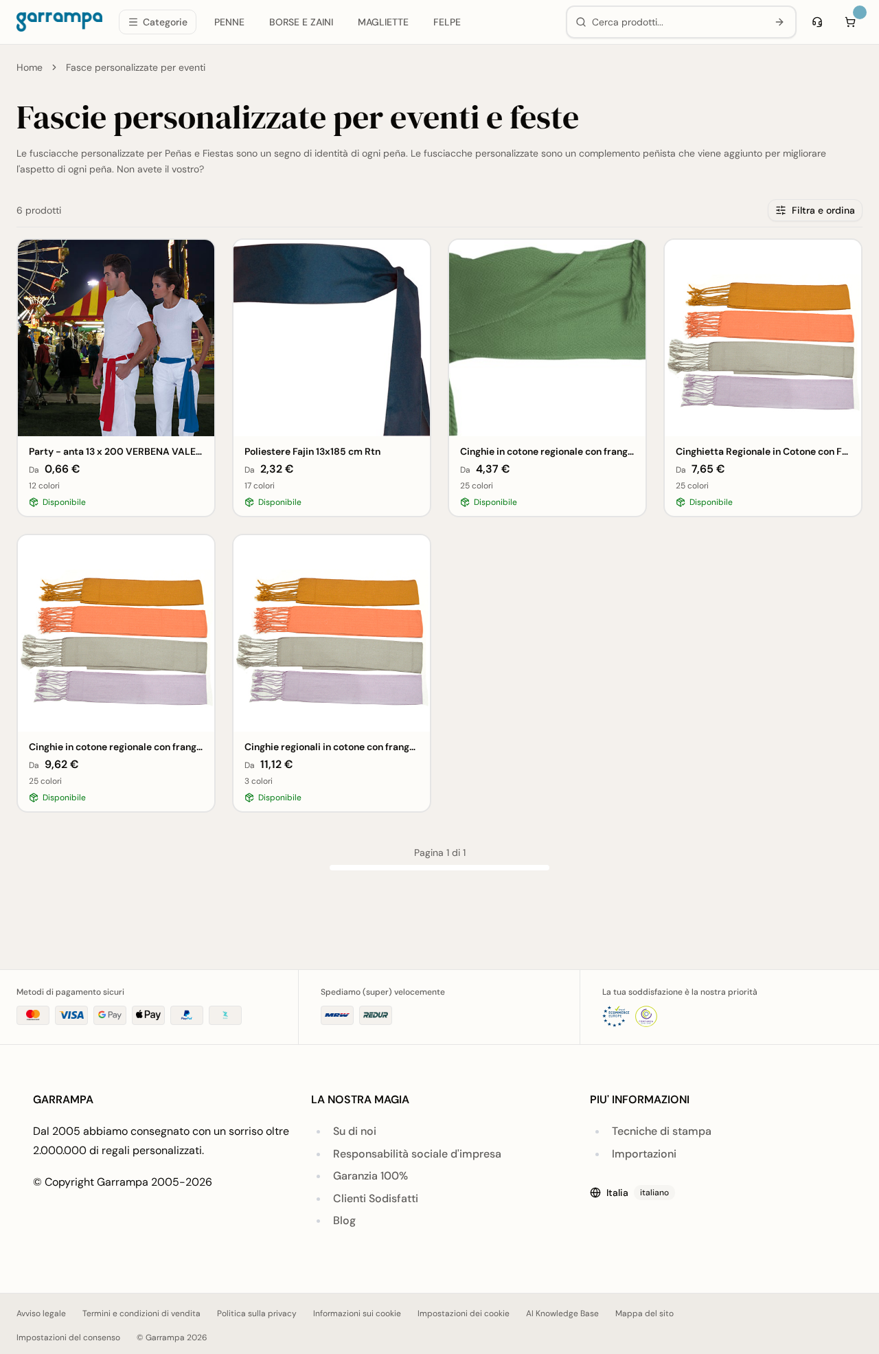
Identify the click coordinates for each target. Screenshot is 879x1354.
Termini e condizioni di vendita (141, 1313)
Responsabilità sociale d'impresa (417, 1154)
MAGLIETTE (383, 22)
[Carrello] (850, 22)
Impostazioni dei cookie (464, 1313)
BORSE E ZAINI (301, 22)
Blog (344, 1220)
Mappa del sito (644, 1313)
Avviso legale (41, 1313)
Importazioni (644, 1154)
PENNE (229, 22)
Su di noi (354, 1131)
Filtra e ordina (823, 210)
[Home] (59, 22)
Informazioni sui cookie (357, 1313)
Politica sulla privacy (257, 1313)
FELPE (447, 22)
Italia (637, 1192)
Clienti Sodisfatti (375, 1198)
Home (29, 67)
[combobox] (676, 21)
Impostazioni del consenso (68, 1337)
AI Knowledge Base (562, 1313)
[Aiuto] (817, 22)
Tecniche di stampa (661, 1131)
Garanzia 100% (370, 1176)
